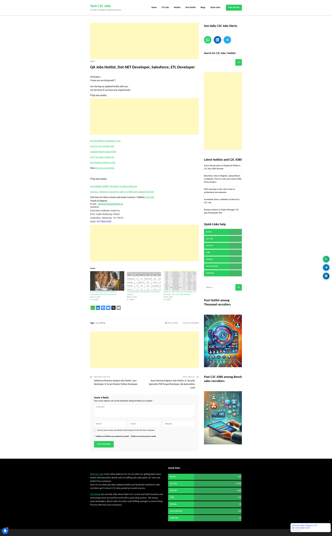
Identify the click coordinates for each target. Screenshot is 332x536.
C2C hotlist (95, 494)
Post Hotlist (190, 7)
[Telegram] (326, 267)
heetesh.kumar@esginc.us (110, 204)
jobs (208, 252)
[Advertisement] (144, 41)
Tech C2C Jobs (100, 6)
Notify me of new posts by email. (143, 436)
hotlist (92, 61)
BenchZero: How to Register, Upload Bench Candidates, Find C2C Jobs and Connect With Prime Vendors (222, 179)
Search (238, 62)
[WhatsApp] (326, 260)
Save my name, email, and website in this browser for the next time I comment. (126, 430)
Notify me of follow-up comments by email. (112, 436)
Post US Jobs (233, 7)
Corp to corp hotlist (105, 168)
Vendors (210, 273)
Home (154, 7)
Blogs (203, 7)
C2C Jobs (165, 7)
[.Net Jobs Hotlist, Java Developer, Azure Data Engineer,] (144, 281)
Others (209, 259)
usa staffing (100, 323)
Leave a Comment (192, 323)
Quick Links (215, 7)
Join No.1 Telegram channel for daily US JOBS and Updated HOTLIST (122, 192)
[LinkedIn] (326, 275)
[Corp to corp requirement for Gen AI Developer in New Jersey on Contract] (107, 281)
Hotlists (177, 7)
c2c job (209, 239)
